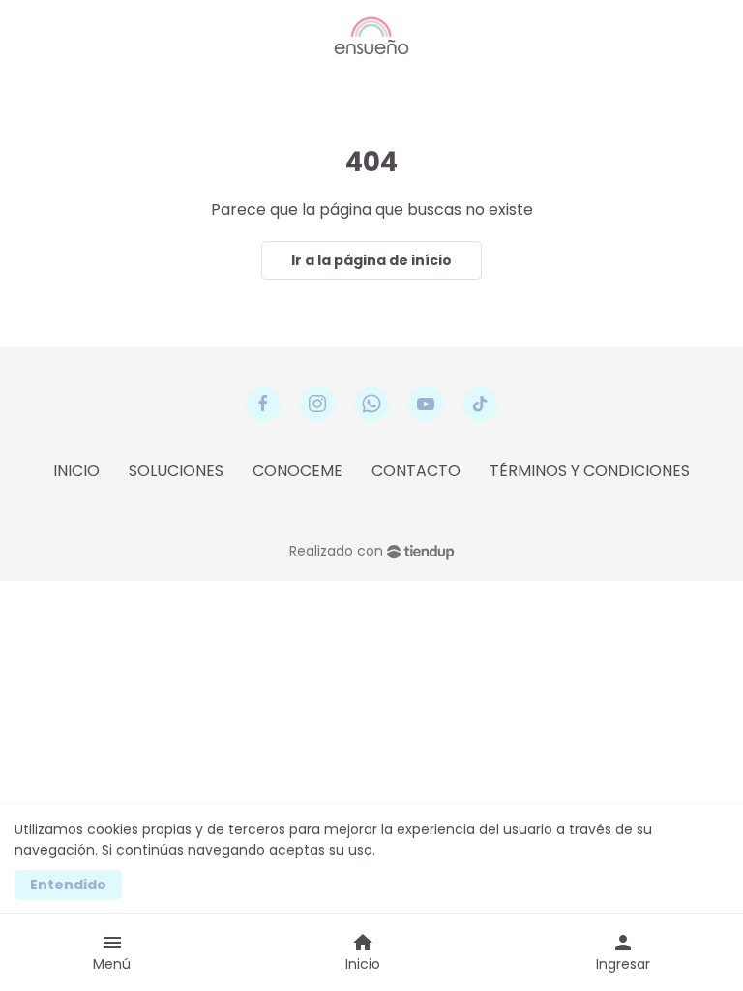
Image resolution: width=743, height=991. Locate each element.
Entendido (68, 884)
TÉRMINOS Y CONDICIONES (590, 471)
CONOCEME (297, 471)
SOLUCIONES (176, 471)
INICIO (76, 471)
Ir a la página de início (371, 260)
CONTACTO (416, 471)
